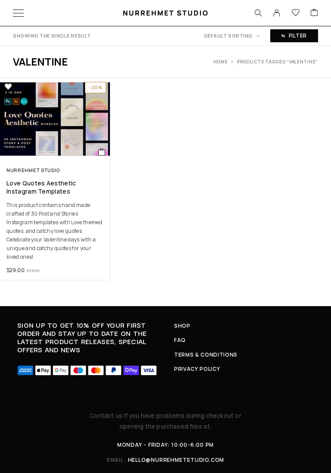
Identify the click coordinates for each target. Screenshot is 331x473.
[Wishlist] (296, 13)
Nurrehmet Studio (33, 170)
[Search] (258, 13)
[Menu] (18, 13)
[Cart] (314, 13)
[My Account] (277, 13)
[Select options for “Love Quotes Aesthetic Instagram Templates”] (102, 152)
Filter (298, 35)
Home (220, 62)
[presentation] (55, 231)
